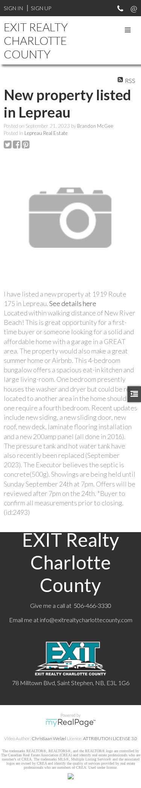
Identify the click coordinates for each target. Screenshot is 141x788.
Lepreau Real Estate (46, 133)
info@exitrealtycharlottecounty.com (86, 619)
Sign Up (41, 8)
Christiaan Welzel (49, 738)
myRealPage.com (70, 723)
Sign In (13, 8)
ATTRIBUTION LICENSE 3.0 (110, 738)
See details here (72, 303)
